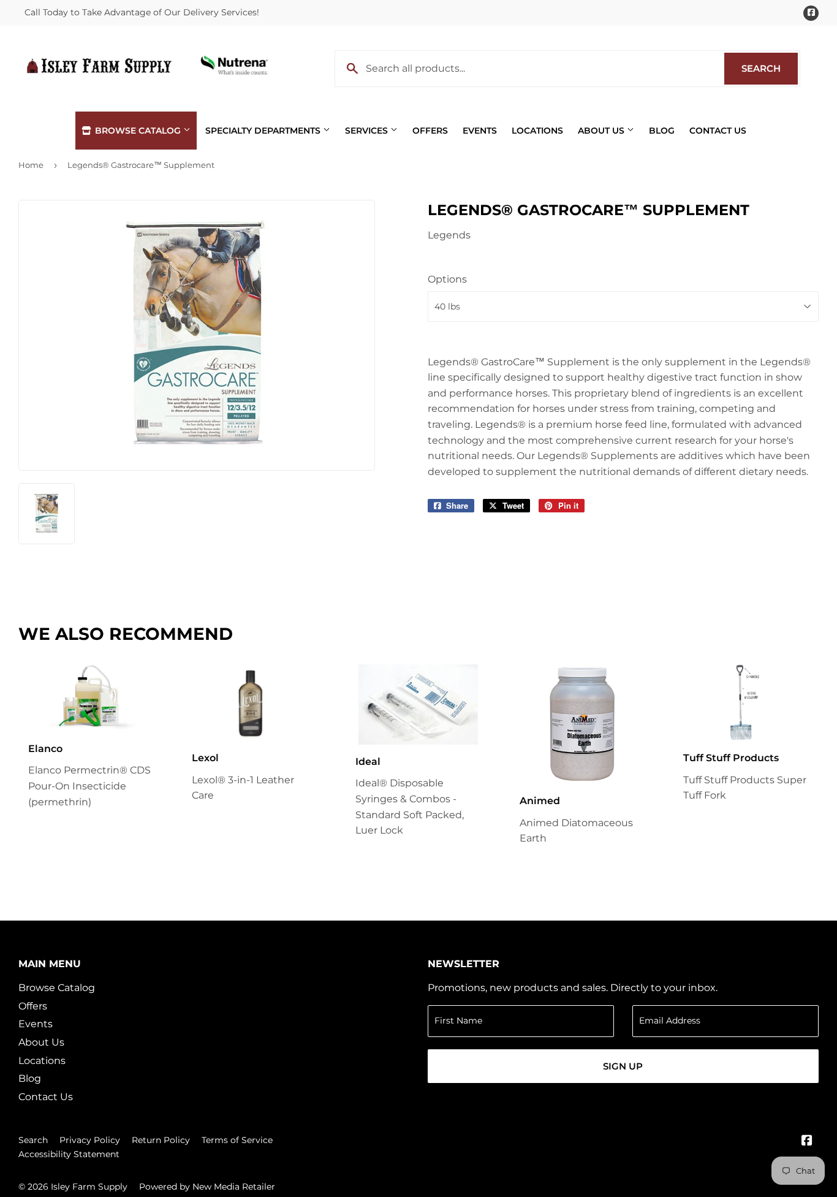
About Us (602, 130)
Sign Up (623, 1066)
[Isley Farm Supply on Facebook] (806, 1141)
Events (480, 130)
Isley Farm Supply (89, 1186)
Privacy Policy (89, 1140)
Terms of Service (237, 1140)
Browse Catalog (138, 130)
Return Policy (161, 1140)
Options (447, 279)
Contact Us (717, 130)
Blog (662, 130)
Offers (430, 130)
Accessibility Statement (68, 1154)
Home (31, 165)
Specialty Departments (264, 130)
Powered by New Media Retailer (207, 1186)
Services (367, 130)
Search (769, 68)
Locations (537, 130)
